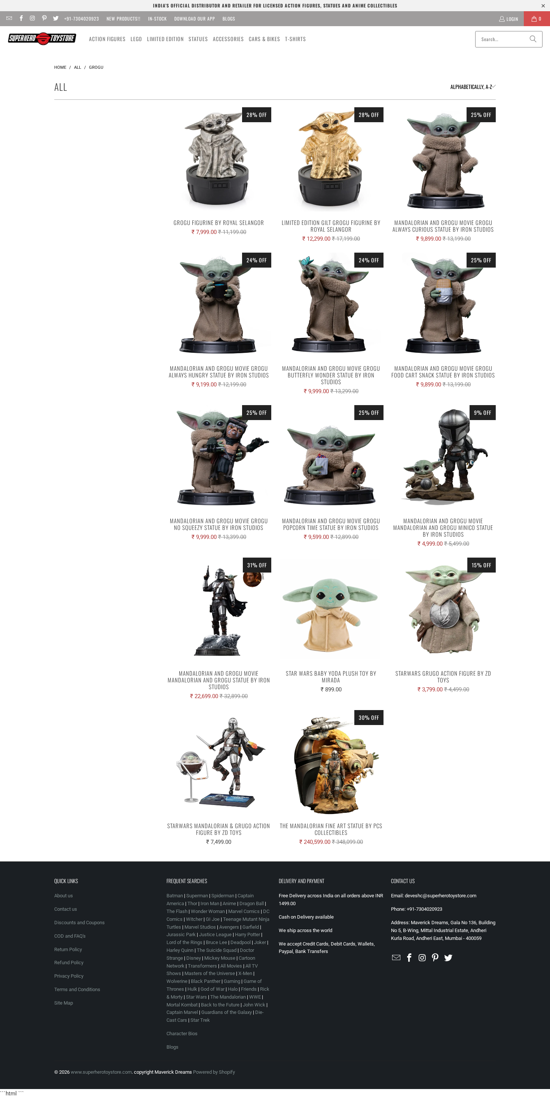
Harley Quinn (179, 950)
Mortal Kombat (182, 1005)
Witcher (194, 919)
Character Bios (182, 1033)
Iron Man (210, 903)
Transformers (202, 966)
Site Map (63, 1003)
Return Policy (68, 949)
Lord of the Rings (184, 942)
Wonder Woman (208, 911)
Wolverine (176, 981)
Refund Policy (68, 962)
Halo (233, 989)
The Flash (176, 911)
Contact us (65, 909)
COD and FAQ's (70, 936)
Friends (249, 989)
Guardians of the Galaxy (226, 1012)
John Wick (254, 1005)
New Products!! (124, 18)
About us (63, 895)
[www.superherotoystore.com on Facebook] (20, 18)
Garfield (250, 927)
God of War (212, 989)
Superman (197, 895)
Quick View (218, 176)
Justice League (215, 934)
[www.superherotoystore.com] (42, 39)
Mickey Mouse (219, 958)
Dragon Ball (251, 903)
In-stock (157, 18)
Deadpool (240, 942)
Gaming (232, 981)
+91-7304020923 (81, 18)
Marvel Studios (200, 927)
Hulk (192, 989)
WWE (255, 997)
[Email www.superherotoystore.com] (9, 18)
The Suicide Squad (216, 950)
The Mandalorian (228, 997)
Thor (192, 903)
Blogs (229, 18)
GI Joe (213, 919)
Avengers (229, 927)
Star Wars (196, 997)
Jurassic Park (181, 934)
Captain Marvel (182, 1012)
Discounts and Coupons (79, 922)
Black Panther (205, 981)
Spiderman (222, 895)
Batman (174, 895)
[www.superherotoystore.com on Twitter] (55, 18)
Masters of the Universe (209, 973)
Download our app (194, 18)
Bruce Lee (216, 942)
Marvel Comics (244, 911)
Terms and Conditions (77, 989)
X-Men (245, 973)
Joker (260, 942)
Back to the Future (221, 1005)
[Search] (533, 39)
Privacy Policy (68, 976)
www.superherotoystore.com (101, 1072)
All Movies (231, 966)
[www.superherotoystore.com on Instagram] (32, 18)
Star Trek (200, 1020)
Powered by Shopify (214, 1072)
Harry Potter (247, 934)
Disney (193, 958)
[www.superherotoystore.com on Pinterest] (44, 18)
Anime (229, 903)
